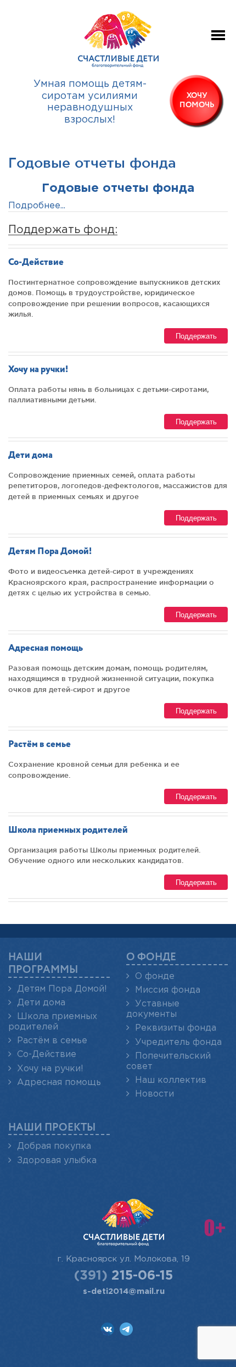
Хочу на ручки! (38, 369)
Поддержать (196, 335)
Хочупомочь (197, 100)
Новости (154, 1094)
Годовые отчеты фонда (118, 188)
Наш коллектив (170, 1080)
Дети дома (30, 455)
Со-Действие (36, 262)
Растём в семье (39, 744)
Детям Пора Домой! (50, 551)
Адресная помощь (45, 648)
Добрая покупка (54, 1146)
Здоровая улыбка (57, 1160)
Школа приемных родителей (68, 830)
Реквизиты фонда (175, 1028)
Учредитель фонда (178, 1042)
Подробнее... (36, 206)
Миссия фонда (167, 990)
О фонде (155, 976)
